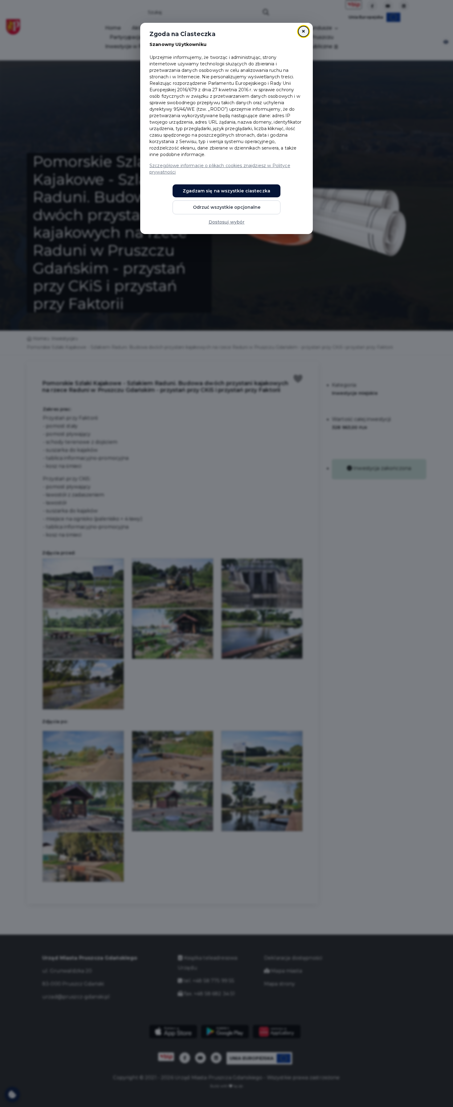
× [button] (303, 31)
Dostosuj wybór (227, 222)
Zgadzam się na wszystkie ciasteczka (226, 191)
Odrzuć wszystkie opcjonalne (226, 207)
